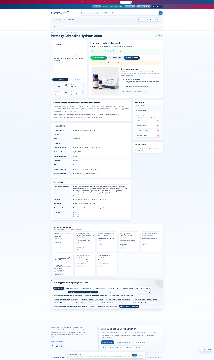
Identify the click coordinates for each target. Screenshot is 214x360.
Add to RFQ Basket (132, 57)
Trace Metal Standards (145, 26)
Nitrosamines (67, 26)
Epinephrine (60, 32)
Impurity (68, 32)
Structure (61, 79)
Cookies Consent (149, 357)
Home (52, 32)
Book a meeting (126, 2)
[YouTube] (57, 346)
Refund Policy (159, 357)
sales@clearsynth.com (144, 6)
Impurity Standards (116, 26)
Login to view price (117, 51)
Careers (156, 19)
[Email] (61, 346)
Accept (134, 355)
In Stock (160, 35)
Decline (141, 355)
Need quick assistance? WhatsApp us (113, 6)
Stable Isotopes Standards (130, 26)
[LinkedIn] (52, 346)
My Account (98, 6)
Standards (71, 19)
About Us (148, 19)
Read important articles (57, 342)
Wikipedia (76, 216)
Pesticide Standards (89, 26)
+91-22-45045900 (130, 6)
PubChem (76, 214)
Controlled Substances (102, 26)
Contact (140, 19)
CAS (74, 212)
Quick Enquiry (108, 342)
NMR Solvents (77, 26)
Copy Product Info (116, 57)
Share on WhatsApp (99, 57)
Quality (78, 79)
